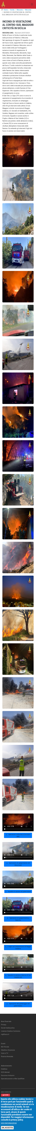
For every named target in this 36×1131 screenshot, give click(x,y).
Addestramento (6, 1066)
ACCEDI (6, 1095)
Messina (20, 10)
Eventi (3, 1044)
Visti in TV (4, 1053)
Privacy (3, 1025)
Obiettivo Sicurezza (8, 1050)
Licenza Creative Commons (10, 1031)
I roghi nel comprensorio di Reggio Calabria (19, 948)
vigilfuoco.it (5, 1034)
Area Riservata (6, 1021)
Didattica (4, 1069)
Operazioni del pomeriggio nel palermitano (19, 1005)
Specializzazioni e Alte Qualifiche (12, 1079)
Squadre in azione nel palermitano (19, 891)
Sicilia (12, 10)
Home (6, 10)
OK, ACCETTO (7, 1127)
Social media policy (8, 1028)
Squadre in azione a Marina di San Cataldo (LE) (19, 976)
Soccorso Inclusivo (7, 1075)
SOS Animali (5, 1072)
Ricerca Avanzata (7, 1056)
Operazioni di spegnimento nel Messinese (19, 864)
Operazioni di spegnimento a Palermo (19, 919)
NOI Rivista (5, 1047)
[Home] (3, 4)
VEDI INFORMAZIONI (9, 1123)
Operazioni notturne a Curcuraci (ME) (19, 835)
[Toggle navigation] (32, 4)
